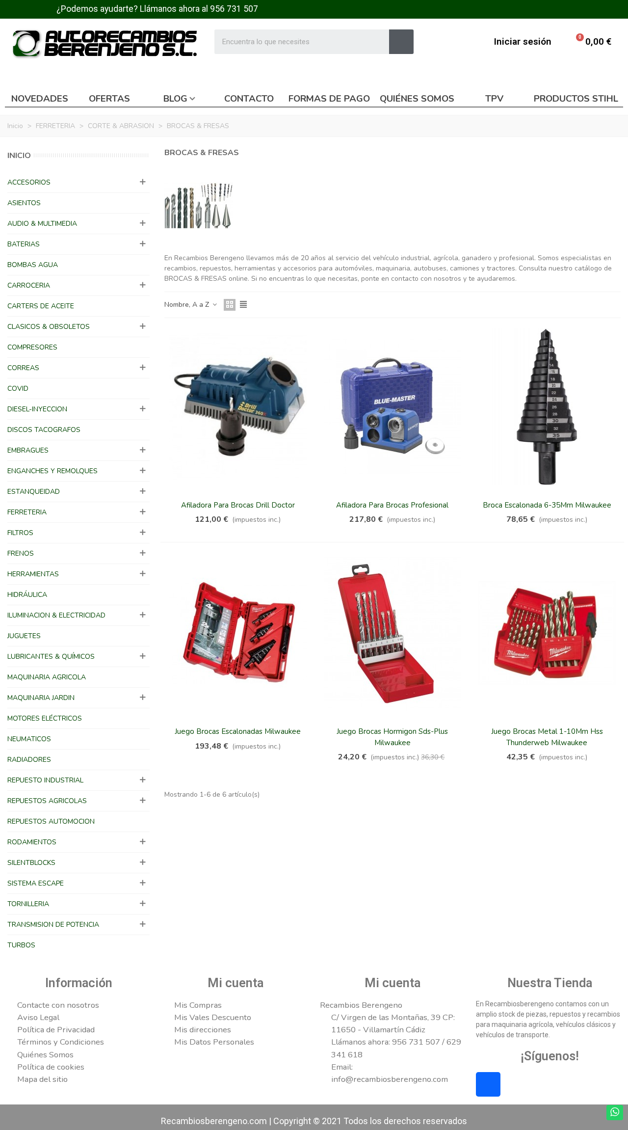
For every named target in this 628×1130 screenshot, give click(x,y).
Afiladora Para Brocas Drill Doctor (238, 505)
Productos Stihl (576, 98)
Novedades (39, 98)
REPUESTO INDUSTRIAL (45, 780)
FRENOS (20, 553)
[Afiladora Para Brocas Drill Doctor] (238, 406)
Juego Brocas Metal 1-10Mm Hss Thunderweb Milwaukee (547, 737)
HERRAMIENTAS (33, 574)
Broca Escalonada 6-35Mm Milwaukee (547, 505)
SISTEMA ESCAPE (35, 883)
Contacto (249, 98)
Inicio (19, 155)
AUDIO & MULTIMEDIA (42, 223)
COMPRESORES (32, 347)
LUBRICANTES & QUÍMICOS (51, 656)
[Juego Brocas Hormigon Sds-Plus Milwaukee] (392, 632)
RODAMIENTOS (31, 842)
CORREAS (23, 368)
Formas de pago (329, 98)
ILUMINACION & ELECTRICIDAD (56, 615)
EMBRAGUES (28, 450)
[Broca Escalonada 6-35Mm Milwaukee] (547, 406)
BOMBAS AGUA (32, 264)
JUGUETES (24, 636)
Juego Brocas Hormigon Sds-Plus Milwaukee (392, 737)
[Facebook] (488, 1084)
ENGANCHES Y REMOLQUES (52, 471)
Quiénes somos (417, 98)
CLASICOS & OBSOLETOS (48, 326)
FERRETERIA (27, 512)
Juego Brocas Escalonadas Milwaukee (238, 731)
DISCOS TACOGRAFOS (43, 429)
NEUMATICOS (29, 739)
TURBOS (21, 945)
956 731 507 (234, 9)
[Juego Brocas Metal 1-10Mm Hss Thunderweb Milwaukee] (547, 632)
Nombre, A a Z (187, 304)
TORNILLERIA (28, 904)
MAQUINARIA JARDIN (41, 697)
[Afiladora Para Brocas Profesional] (392, 406)
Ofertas (109, 98)
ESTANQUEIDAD (33, 491)
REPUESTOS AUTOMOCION (51, 821)
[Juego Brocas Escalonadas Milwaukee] (238, 632)
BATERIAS (23, 244)
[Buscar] (401, 41)
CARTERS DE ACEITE (40, 306)
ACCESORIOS (29, 182)
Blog (175, 98)
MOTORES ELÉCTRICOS (44, 718)
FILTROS (20, 533)
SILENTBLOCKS (31, 862)
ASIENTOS (24, 203)
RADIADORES (29, 759)
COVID (17, 388)
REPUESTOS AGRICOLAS (47, 801)
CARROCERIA (28, 285)
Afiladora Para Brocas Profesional (392, 505)
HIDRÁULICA (27, 594)
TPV (494, 98)
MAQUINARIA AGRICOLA (46, 677)
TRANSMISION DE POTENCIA (53, 924)
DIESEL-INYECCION (37, 409)
